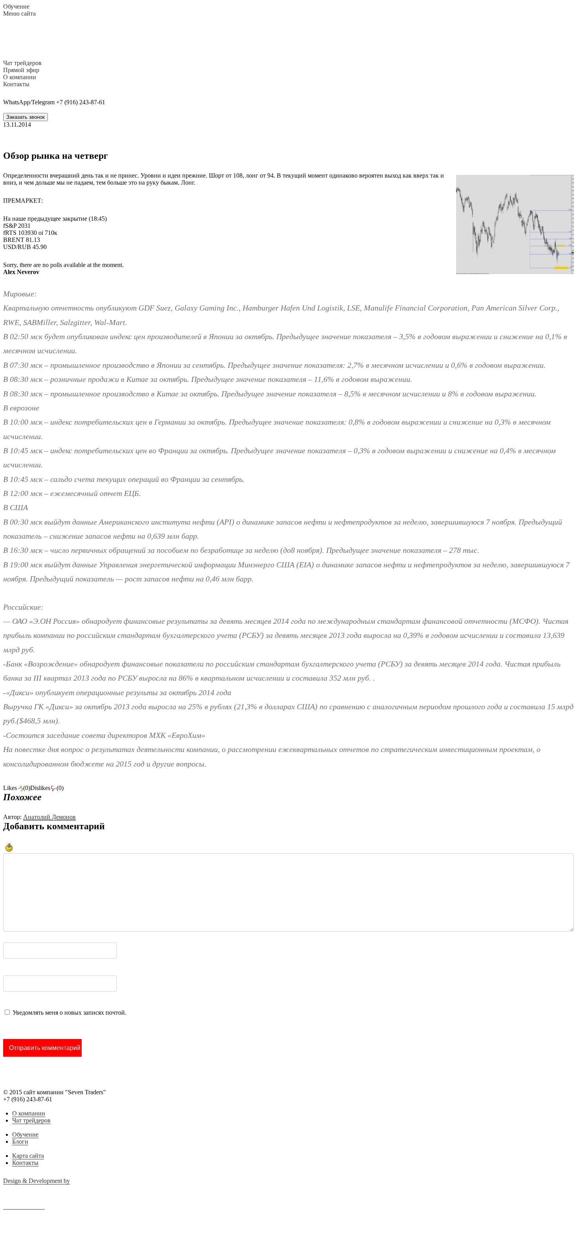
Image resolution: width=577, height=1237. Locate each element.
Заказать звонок (25, 117)
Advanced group (24, 1205)
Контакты (25, 1162)
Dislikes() (47, 788)
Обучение (25, 1134)
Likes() (16, 788)
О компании (28, 1113)
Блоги (20, 1141)
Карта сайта (28, 1155)
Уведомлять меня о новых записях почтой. (69, 1012)
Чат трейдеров (31, 1120)
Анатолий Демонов (49, 817)
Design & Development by (36, 1180)
